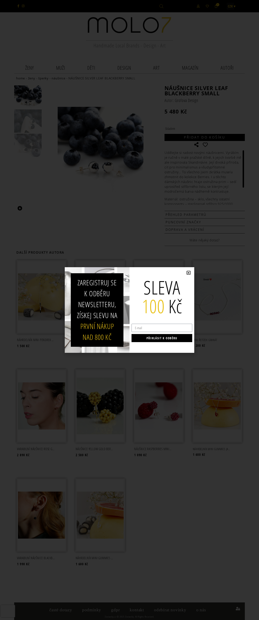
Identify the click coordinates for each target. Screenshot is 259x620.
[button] (188, 272)
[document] (129, 310)
